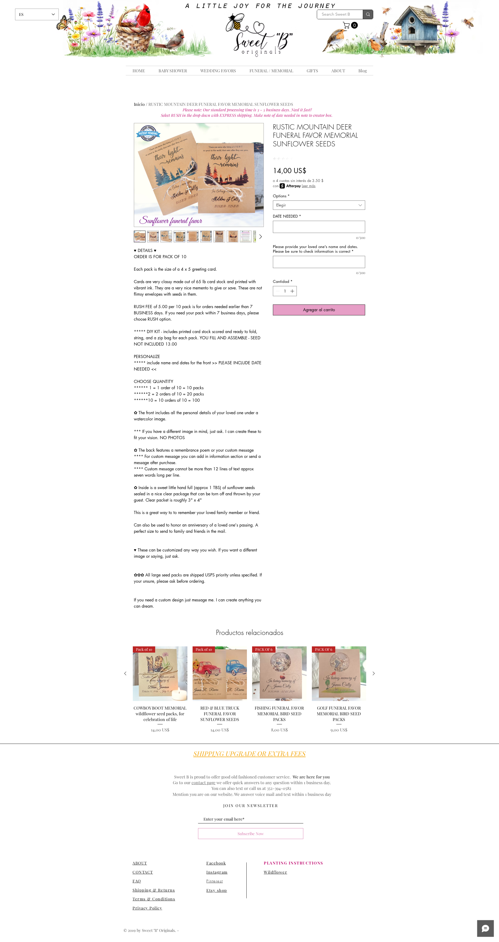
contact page (203, 782)
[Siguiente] (374, 673)
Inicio (139, 104)
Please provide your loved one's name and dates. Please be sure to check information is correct (315, 249)
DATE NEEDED (287, 216)
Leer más (309, 185)
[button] (351, 25)
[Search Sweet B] (368, 14)
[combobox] (319, 205)
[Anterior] (125, 673)
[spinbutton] (285, 291)
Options (281, 196)
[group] (249, 689)
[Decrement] (277, 291)
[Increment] (292, 291)
